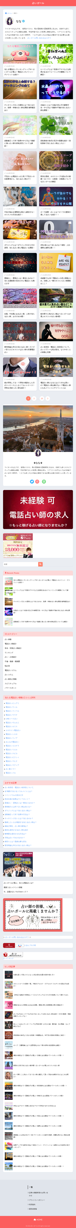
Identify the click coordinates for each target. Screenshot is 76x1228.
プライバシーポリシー (37, 1200)
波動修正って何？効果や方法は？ (17, 814)
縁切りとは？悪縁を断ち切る (16, 841)
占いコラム (9, 675)
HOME (39, 1219)
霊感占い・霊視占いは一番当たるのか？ (20, 803)
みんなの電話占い (12, 742)
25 (42, 398)
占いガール (38, 3)
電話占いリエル (11, 750)
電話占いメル (11, 773)
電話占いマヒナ (11, 761)
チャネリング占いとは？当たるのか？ (19, 818)
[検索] (40, 564)
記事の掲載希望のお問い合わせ (38, 1194)
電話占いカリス (11, 726)
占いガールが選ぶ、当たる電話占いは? (18, 883)
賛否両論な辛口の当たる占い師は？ (18, 845)
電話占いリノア (11, 738)
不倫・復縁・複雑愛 (12, 661)
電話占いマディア (12, 765)
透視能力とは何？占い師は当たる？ (18, 807)
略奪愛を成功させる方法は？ (16, 834)
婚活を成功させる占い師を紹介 (16, 830)
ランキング (9, 653)
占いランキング (8, 958)
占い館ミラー (11, 769)
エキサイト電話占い (13, 730)
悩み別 (7, 666)
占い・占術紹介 (11, 657)
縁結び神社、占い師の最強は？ (16, 826)
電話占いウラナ (11, 715)
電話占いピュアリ (12, 703)
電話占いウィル (11, 707)
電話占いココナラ (12, 746)
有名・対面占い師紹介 (13, 648)
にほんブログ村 (30, 945)
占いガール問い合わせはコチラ (39, 38)
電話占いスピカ (11, 753)
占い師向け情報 (11, 679)
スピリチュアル (11, 684)
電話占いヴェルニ (12, 723)
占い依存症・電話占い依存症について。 (20, 787)
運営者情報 (33, 1209)
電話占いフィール (12, 711)
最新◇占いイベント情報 (13, 887)
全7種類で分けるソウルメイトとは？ (18, 791)
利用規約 (32, 1204)
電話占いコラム (11, 670)
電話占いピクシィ (12, 757)
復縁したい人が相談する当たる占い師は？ (21, 822)
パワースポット (11, 688)
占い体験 (8, 639)
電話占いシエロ (11, 734)
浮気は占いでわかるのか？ (15, 838)
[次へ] (47, 398)
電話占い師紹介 (11, 644)
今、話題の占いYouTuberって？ (16, 892)
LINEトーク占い (12, 719)
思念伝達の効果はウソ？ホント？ (17, 799)
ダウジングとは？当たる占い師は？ (18, 811)
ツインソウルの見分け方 (14, 795)
